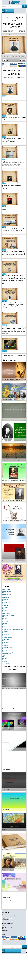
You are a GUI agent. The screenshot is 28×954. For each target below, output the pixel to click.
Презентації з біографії (11, 14)
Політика (5, 632)
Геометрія (5, 607)
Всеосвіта (5, 930)
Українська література (8, 652)
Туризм (5, 650)
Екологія (5, 610)
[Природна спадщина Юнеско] (14, 701)
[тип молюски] (14, 781)
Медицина (5, 621)
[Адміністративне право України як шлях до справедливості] (14, 371)
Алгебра (5, 592)
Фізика (4, 655)
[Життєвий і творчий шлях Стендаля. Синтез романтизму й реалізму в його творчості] (14, 512)
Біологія (5, 600)
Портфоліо (6, 634)
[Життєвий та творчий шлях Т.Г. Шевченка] (14, 573)
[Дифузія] (14, 882)
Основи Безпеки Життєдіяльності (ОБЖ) (13, 629)
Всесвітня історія (7, 604)
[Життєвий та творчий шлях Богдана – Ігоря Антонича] (14, 452)
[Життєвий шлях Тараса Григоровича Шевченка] (14, 533)
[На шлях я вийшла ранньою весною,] (14, 432)
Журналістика (6, 613)
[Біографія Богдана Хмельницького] (14, 862)
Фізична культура (7, 656)
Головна (3, 14)
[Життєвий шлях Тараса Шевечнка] (10, 89)
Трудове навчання (7, 648)
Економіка (5, 612)
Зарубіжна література (8, 615)
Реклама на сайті (7, 929)
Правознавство (7, 636)
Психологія (6, 639)
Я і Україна (6, 663)
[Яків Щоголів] (14, 801)
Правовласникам (7, 927)
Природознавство (7, 637)
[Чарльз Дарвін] (14, 761)
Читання (5, 661)
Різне (4, 640)
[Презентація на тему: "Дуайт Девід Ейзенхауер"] (14, 681)
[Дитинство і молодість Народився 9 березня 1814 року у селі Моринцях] (10, 108)
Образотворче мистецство (9, 628)
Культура (5, 618)
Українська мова (7, 653)
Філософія (5, 658)
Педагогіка (5, 631)
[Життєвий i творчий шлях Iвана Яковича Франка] (14, 472)
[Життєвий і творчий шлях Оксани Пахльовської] (14, 412)
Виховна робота (7, 602)
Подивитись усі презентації (6, 898)
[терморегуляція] (14, 721)
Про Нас (5, 926)
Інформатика (6, 589)
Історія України (7, 591)
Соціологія (5, 645)
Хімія (4, 660)
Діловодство (6, 608)
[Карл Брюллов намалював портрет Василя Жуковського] (10, 199)
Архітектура (6, 596)
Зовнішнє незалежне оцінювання (11, 616)
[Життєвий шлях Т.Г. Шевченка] (14, 553)
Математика (6, 620)
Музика (5, 623)
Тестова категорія (7, 647)
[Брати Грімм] (14, 741)
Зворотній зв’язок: (12, 915)
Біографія (5, 599)
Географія (5, 605)
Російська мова (7, 644)
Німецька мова (7, 624)
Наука (4, 626)
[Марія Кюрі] (14, 842)
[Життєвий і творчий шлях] (14, 391)
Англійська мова (7, 594)
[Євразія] (14, 821)
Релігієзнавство (7, 642)
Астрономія (6, 597)
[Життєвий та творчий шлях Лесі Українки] (14, 492)
